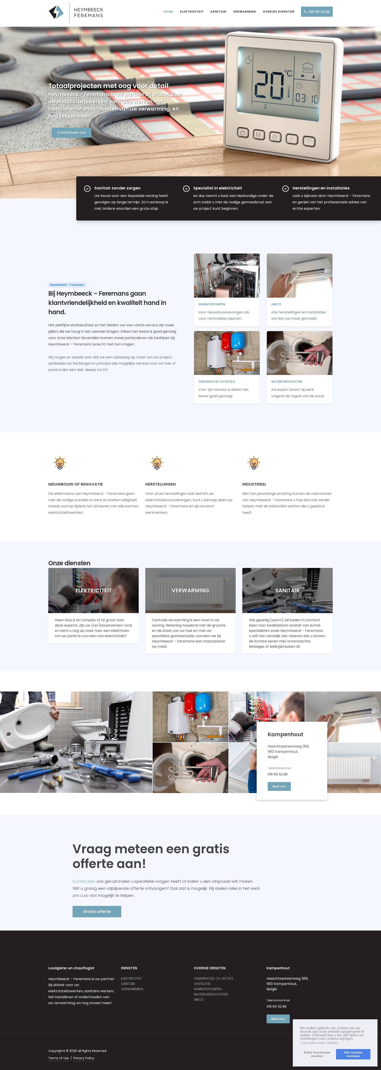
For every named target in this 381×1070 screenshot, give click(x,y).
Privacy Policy (83, 1058)
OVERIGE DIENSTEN (278, 11)
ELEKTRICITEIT (192, 11)
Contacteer (84, 881)
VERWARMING (244, 11)
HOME (168, 11)
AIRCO (199, 999)
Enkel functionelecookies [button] (317, 1054)
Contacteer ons (71, 132)
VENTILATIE (202, 983)
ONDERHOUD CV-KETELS (213, 978)
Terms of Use (58, 1058)
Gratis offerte (97, 911)
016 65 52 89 (278, 774)
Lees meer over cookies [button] (319, 1043)
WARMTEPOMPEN (208, 989)
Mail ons (279, 786)
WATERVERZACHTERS (211, 994)
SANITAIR (218, 11)
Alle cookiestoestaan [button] (353, 1054)
